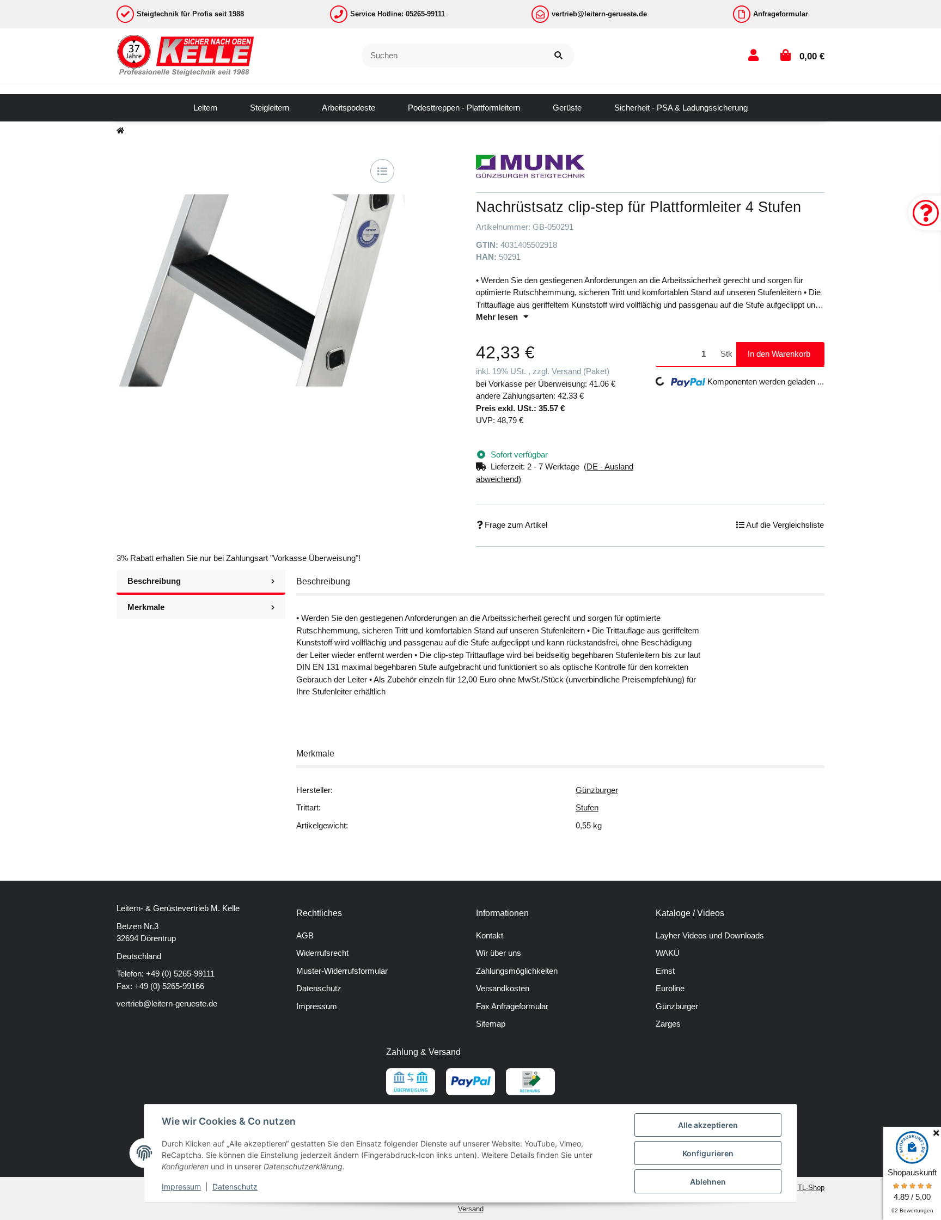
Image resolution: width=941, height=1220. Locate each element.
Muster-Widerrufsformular (342, 970)
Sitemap (490, 1023)
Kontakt (489, 935)
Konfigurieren (708, 1153)
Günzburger (597, 790)
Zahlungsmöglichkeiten (517, 970)
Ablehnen (708, 1181)
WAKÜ (668, 952)
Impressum (316, 1006)
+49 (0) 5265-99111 (180, 973)
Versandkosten (502, 988)
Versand (567, 371)
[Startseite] (120, 131)
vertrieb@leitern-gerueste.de (167, 1003)
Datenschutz (318, 988)
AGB (305, 935)
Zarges (668, 1023)
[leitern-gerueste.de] (186, 54)
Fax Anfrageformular (512, 1006)
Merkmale (145, 607)
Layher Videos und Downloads (710, 935)
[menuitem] (205, 107)
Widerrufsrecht (322, 952)
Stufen (587, 807)
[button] (753, 55)
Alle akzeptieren (708, 1125)
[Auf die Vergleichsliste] (382, 171)
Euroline (670, 988)
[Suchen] (558, 56)
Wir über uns (498, 952)
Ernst (665, 970)
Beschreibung (154, 580)
